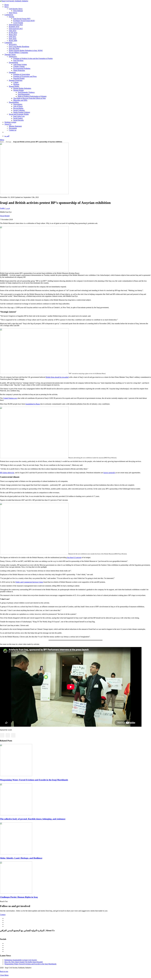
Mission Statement (15, 126)
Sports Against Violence (21, 112)
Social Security (18, 120)
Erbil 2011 (12, 37)
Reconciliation (18, 108)
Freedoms (12, 72)
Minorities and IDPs (20, 100)
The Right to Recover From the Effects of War (29, 98)
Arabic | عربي (5, 208)
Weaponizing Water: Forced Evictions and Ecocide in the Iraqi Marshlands (34, 780)
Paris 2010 (12, 38)
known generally (109, 473)
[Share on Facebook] (2, 735)
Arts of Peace (18, 106)
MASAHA (13, 44)
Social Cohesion (19, 110)
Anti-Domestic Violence (26, 92)
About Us (7, 124)
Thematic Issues (10, 54)
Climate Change (19, 66)
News (6, 7)
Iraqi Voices (13, 13)
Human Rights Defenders (22, 88)
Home (6, 5)
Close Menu (4, 975)
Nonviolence (17, 104)
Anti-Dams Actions (20, 64)
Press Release (18, 11)
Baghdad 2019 (14, 27)
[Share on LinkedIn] (13, 735)
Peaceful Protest (18, 78)
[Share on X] (8, 735)
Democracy (13, 56)
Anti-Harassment (24, 94)
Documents (13, 128)
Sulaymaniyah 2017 (16, 29)
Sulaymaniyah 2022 (16, 25)
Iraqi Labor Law (19, 116)
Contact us (12, 130)
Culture (15, 82)
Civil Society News (15, 9)
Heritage (16, 84)
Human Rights (14, 86)
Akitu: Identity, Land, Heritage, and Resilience (21, 858)
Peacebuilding (14, 102)
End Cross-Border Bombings (19, 46)
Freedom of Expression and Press (25, 76)
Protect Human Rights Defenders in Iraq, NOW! (26, 50)
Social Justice (18, 118)
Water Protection (19, 70)
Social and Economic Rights (19, 114)
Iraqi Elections (18, 60)
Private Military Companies (18, 52)
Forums (11, 17)
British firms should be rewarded (57, 377)
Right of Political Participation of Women (32, 96)
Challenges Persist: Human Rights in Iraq (19, 897)
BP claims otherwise (7, 473)
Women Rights (18, 90)
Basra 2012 (13, 35)
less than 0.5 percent (74, 557)
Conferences (8, 15)
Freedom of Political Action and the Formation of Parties (33, 58)
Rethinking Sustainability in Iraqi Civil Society (20, 960)
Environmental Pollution (21, 68)
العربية (6, 136)
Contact (2, 914)
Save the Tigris (14, 48)
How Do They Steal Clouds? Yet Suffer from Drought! (23, 962)
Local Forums (18, 23)
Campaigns (8, 42)
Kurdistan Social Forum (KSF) (24, 21)
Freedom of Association (21, 74)
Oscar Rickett (5, 216)
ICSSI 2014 (13, 33)
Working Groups (10, 122)
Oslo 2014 (12, 31)
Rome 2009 (13, 40)
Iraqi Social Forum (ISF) (21, 19)
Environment (13, 62)
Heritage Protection (15, 80)
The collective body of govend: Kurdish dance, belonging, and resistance (32, 819)
